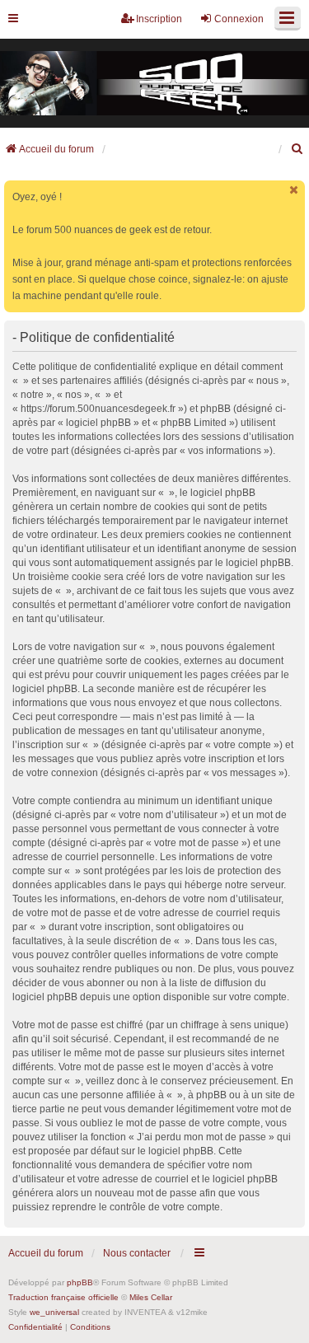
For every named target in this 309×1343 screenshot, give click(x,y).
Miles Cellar (150, 1297)
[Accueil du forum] (154, 83)
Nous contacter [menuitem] (137, 1253)
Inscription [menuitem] (159, 19)
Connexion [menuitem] (239, 19)
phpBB (80, 1282)
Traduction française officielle (63, 1297)
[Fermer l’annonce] (294, 190)
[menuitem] (297, 149)
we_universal (54, 1312)
